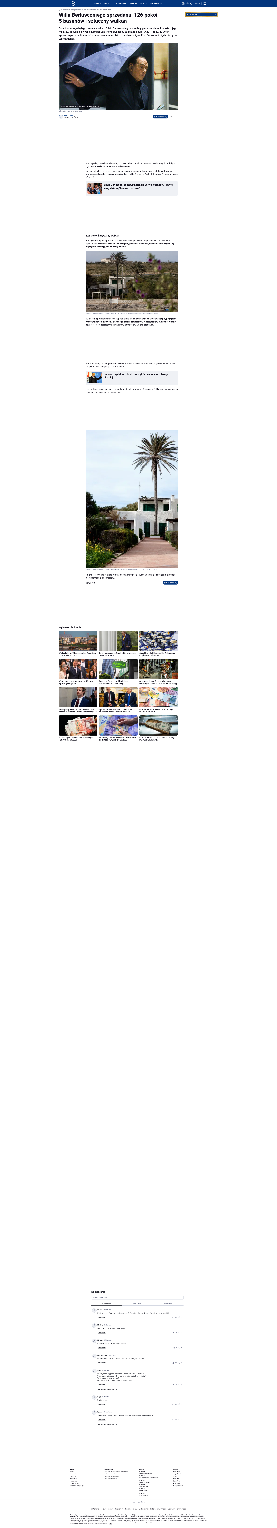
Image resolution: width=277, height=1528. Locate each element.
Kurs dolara (73, 1481)
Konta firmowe (143, 1495)
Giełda (96, 3)
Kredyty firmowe (143, 1491)
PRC (71, 116)
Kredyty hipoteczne (144, 1482)
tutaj (111, 1523)
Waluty (107, 3)
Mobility (133, 3)
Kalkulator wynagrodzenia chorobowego (116, 1471)
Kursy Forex (176, 1481)
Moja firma (120, 3)
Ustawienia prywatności (176, 1509)
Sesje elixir (176, 1478)
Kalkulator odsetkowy (111, 1478)
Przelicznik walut (75, 1483)
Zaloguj (197, 3)
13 (176, 1363)
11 (176, 1317)
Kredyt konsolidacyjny (145, 1473)
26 (176, 1419)
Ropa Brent (176, 1483)
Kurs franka (73, 1478)
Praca (142, 3)
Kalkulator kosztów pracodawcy (114, 1474)
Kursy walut (73, 1474)
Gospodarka (156, 3)
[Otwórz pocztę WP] (183, 3)
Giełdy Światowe (178, 1486)
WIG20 (175, 1476)
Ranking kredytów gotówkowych (148, 1478)
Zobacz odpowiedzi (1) (109, 1389)
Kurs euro (73, 1476)
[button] (189, 3)
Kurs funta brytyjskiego (77, 1486)
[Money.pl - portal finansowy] (85, 3)
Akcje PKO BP (177, 1474)
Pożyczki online (143, 1486)
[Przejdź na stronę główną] (73, 5)
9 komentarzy (161, 117)
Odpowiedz (101, 1317)
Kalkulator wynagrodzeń (112, 1476)
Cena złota (176, 1471)
